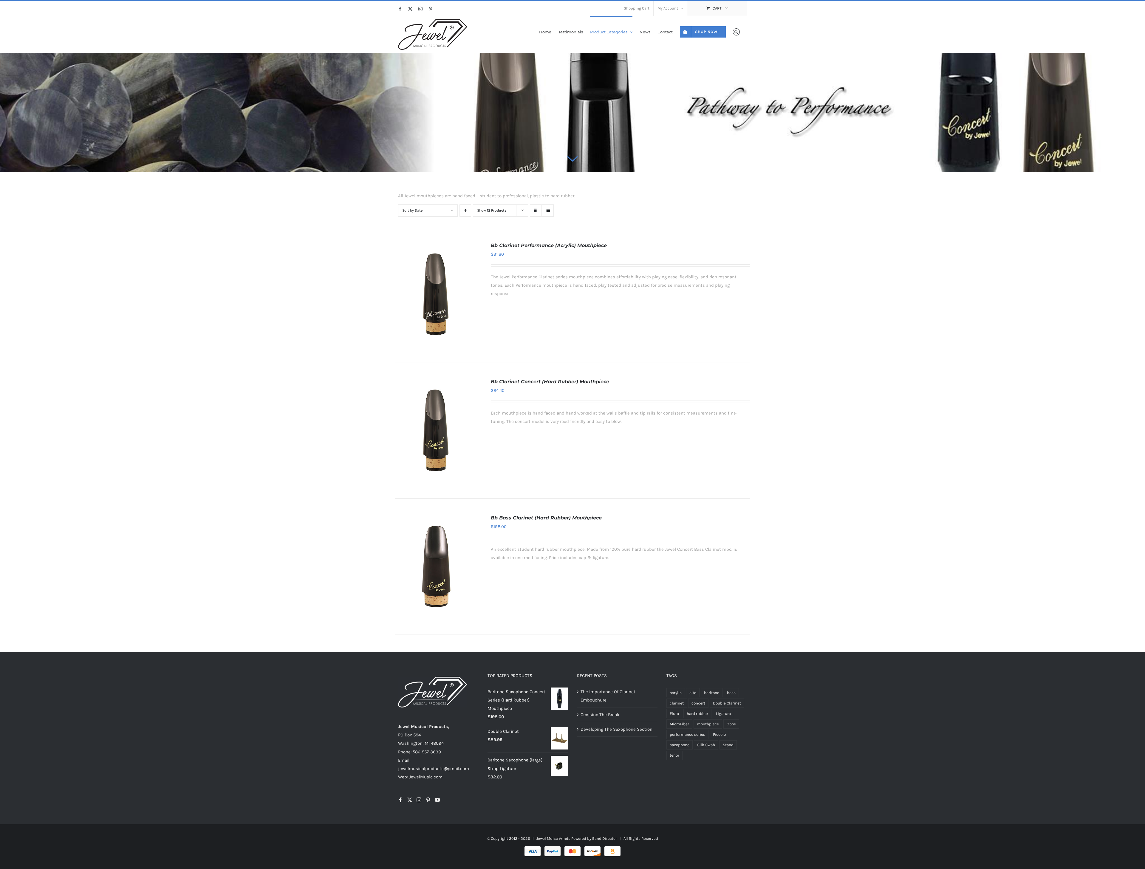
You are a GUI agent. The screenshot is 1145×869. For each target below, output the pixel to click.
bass (731, 692)
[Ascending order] (465, 210)
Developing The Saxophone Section (616, 729)
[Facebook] (400, 799)
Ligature (723, 713)
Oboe (731, 724)
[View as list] (547, 210)
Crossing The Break (600, 714)
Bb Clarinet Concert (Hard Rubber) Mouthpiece (550, 381)
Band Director (604, 838)
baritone (711, 692)
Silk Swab (706, 745)
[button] (736, 31)
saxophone (679, 745)
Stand (728, 745)
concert (698, 703)
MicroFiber (679, 724)
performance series (687, 734)
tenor (674, 755)
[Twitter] (409, 799)
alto (692, 692)
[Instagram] (419, 799)
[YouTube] (437, 799)
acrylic (676, 692)
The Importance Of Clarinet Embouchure (608, 696)
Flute (674, 713)
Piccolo (719, 734)
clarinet (677, 703)
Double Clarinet (727, 703)
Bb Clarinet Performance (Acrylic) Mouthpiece (549, 245)
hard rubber (697, 713)
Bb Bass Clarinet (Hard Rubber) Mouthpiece (546, 518)
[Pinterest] (428, 799)
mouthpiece (708, 724)
